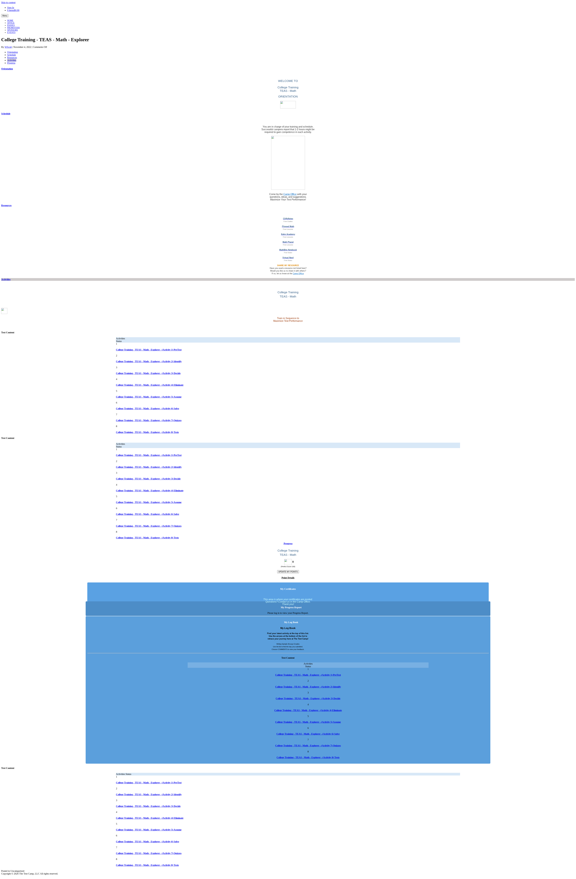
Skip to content (8, 2)
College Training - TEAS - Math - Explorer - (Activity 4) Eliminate (149, 385)
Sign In (10, 7)
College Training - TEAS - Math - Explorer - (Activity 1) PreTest (149, 349)
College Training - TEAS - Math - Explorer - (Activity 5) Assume (149, 397)
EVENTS (11, 32)
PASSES (11, 25)
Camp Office (290, 194)
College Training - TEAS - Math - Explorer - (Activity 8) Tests (147, 432)
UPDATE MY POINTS (288, 572)
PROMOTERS (13, 28)
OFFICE (11, 23)
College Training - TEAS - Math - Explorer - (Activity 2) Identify (149, 361)
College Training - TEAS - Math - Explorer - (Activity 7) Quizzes (149, 420)
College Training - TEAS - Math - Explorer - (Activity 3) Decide (148, 373)
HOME (10, 20)
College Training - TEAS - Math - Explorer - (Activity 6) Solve (147, 408)
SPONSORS (12, 30)
